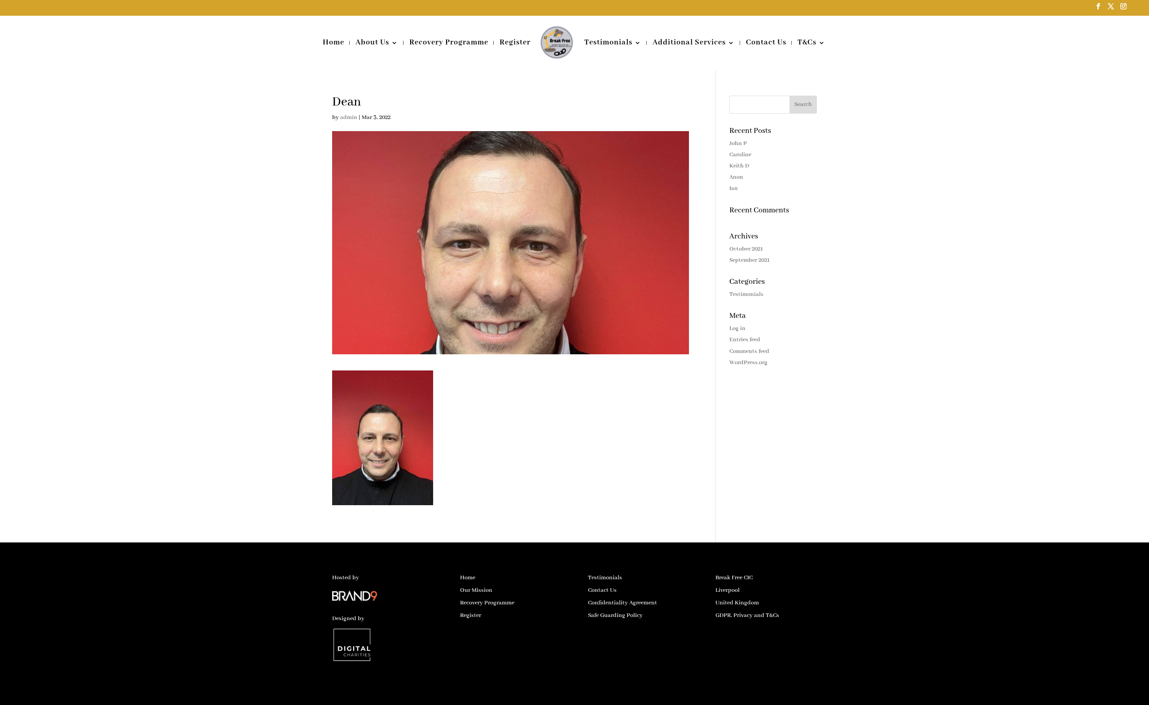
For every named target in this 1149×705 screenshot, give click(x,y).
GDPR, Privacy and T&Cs (747, 615)
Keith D (739, 166)
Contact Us (766, 43)
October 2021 (746, 249)
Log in (737, 328)
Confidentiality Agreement (622, 603)
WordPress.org (748, 362)
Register (515, 43)
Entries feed (744, 340)
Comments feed (749, 351)
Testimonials (608, 43)
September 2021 (749, 260)
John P (738, 143)
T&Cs (807, 43)
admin (348, 117)
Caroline (740, 155)
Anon (736, 177)
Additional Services (689, 43)
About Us (372, 43)
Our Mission (476, 590)
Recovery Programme (448, 43)
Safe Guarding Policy (615, 615)
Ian (733, 188)
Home (333, 43)
